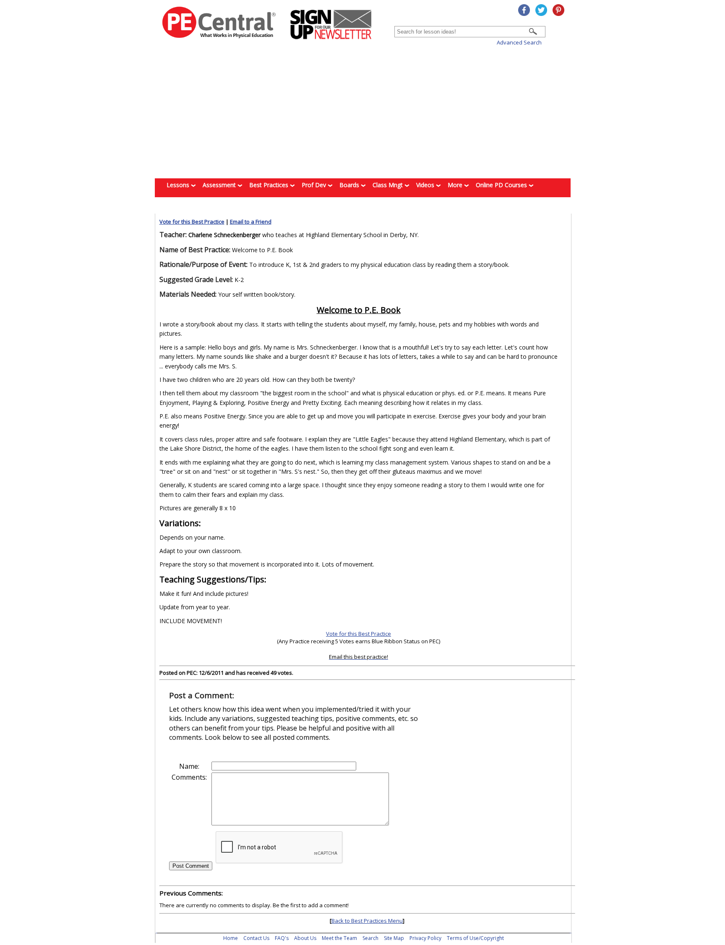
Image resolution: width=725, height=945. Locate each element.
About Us (305, 938)
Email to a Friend (250, 221)
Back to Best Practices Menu (367, 920)
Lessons (179, 185)
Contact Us (256, 938)
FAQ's (282, 938)
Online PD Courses (502, 185)
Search (370, 938)
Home (230, 938)
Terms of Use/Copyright (475, 938)
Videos (426, 185)
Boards (350, 185)
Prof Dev (315, 185)
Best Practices (269, 185)
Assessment (220, 185)
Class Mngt (388, 185)
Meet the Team (339, 938)
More (456, 185)
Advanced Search (519, 42)
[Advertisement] (363, 112)
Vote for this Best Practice (191, 221)
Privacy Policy (425, 938)
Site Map (394, 938)
